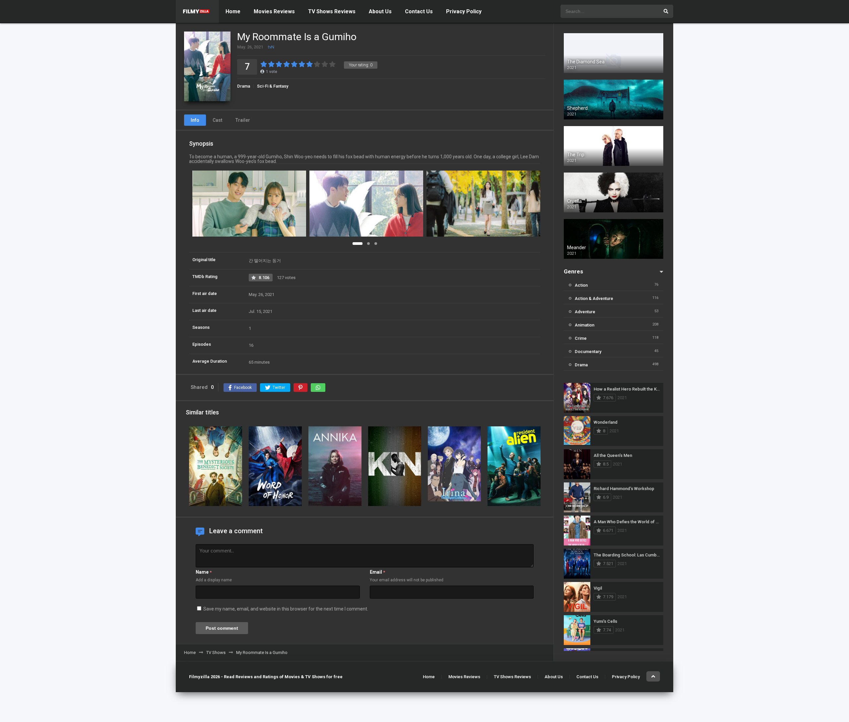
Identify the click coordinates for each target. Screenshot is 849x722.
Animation (584, 325)
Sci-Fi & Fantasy (272, 86)
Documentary (588, 351)
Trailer (242, 120)
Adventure (585, 311)
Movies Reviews (274, 11)
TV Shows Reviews (332, 11)
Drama (243, 86)
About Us (380, 11)
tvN (271, 46)
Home (233, 11)
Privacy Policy (464, 11)
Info (195, 120)
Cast (217, 120)
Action (581, 285)
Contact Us (419, 11)
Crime (581, 338)
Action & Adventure (594, 298)
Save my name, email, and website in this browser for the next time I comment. (285, 609)
